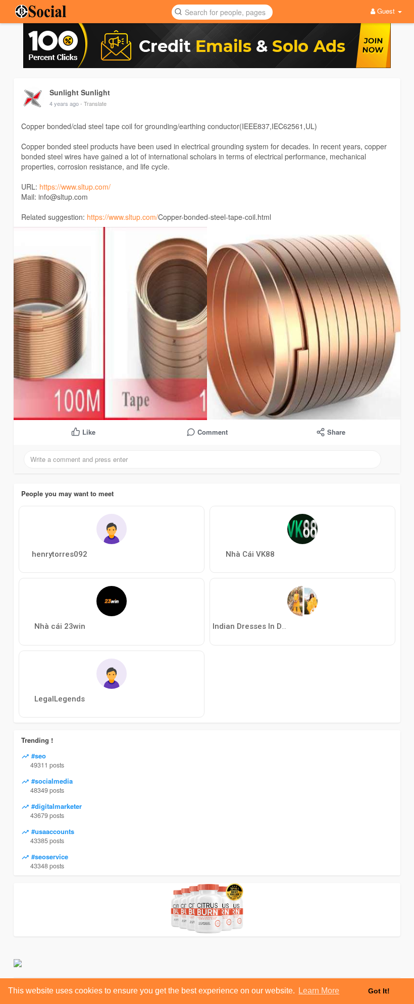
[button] (222, 11)
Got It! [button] (379, 991)
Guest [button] (386, 11)
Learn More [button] (318, 990)
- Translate (93, 103)
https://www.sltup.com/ (75, 187)
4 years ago (64, 103)
